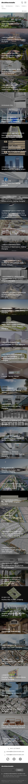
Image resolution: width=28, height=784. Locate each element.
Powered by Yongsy (14, 781)
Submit (19, 770)
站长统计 (20, 781)
